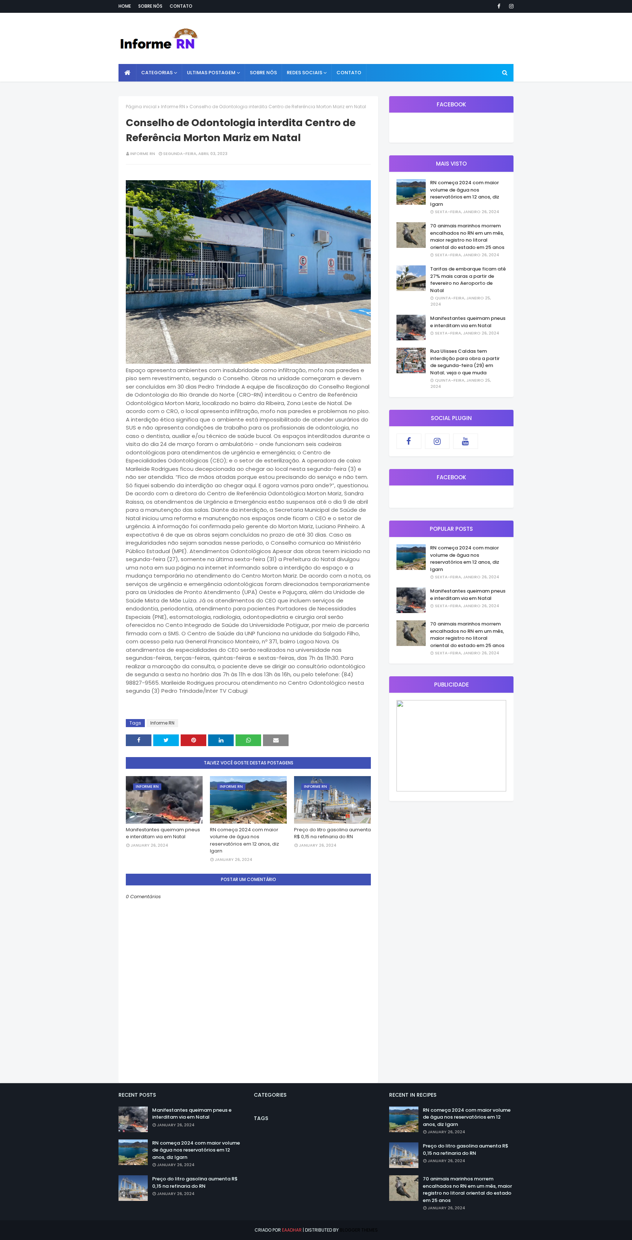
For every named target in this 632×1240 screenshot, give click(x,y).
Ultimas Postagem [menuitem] (211, 72)
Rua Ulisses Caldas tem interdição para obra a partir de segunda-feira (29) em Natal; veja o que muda (465, 362)
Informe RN (173, 106)
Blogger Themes (359, 1230)
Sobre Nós (150, 6)
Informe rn (142, 153)
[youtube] (465, 441)
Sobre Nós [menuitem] (263, 72)
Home (124, 6)
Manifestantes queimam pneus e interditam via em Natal (163, 833)
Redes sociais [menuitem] (304, 72)
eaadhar (292, 1230)
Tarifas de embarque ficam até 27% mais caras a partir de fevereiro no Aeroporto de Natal (468, 279)
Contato (181, 6)
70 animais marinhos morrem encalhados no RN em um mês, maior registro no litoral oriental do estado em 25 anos (467, 236)
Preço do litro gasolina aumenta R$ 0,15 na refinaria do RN (332, 833)
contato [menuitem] (348, 72)
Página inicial (141, 106)
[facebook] (499, 6)
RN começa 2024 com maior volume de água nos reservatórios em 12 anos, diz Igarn (244, 840)
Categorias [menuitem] (157, 72)
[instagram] (510, 6)
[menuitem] (127, 73)
